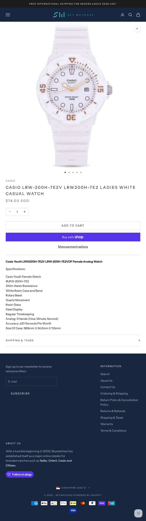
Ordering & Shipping (114, 393)
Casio (10, 180)
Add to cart (73, 225)
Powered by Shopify (88, 495)
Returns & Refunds (112, 411)
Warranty (106, 424)
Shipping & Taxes (111, 417)
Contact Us (107, 387)
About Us (106, 380)
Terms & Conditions (113, 430)
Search (105, 374)
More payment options (73, 246)
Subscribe (20, 393)
